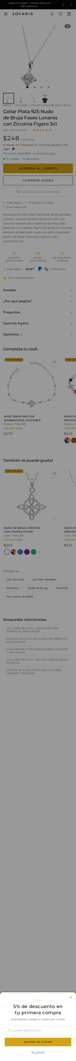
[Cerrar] (71, 997)
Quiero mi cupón (38, 1041)
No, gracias (38, 1052)
